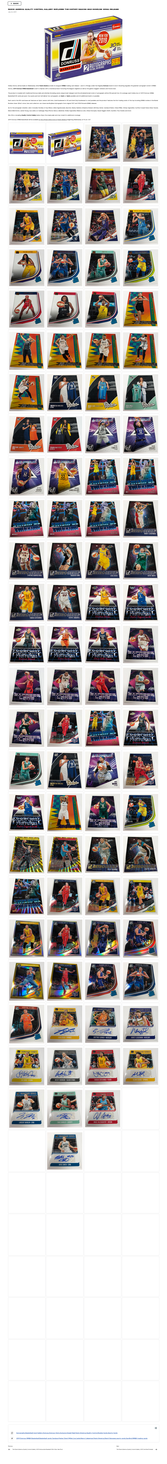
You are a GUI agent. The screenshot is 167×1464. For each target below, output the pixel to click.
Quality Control (92, 1433)
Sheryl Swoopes (110, 1438)
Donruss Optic (54, 1433)
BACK (16, 3)
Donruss (46, 1433)
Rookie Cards (103, 1433)
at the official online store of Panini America (53, 119)
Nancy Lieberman (87, 1438)
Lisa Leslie (76, 1438)
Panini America (80, 1433)
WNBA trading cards (139, 1438)
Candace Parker (57, 1438)
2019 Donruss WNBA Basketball (27, 1438)
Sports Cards (113, 1433)
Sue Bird (129, 1438)
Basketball (29, 1433)
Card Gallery (38, 1433)
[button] (83, 1428)
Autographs (20, 1433)
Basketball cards (45, 1438)
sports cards (121, 1438)
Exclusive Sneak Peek (67, 1433)
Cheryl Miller (68, 1438)
